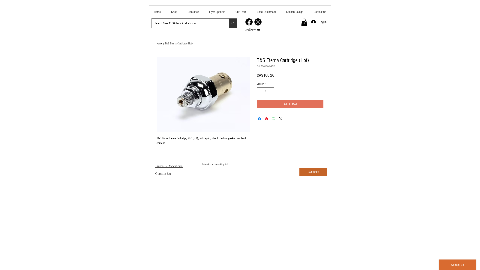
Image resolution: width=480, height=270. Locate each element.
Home (159, 43)
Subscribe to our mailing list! (216, 164)
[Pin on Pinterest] (266, 119)
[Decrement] (259, 91)
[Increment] (271, 91)
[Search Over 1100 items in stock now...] (233, 23)
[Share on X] (280, 119)
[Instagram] (258, 22)
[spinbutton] (265, 91)
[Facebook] (249, 22)
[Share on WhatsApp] (273, 119)
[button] (266, 10)
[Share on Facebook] (259, 119)
